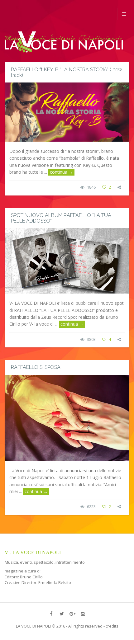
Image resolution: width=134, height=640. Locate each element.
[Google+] (72, 613)
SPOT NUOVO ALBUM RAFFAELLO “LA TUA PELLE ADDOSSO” (61, 218)
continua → (61, 172)
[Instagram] (83, 613)
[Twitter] (61, 613)
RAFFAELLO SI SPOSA (35, 367)
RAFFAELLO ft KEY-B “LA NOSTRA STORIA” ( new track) (66, 72)
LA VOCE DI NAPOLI (33, 626)
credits (112, 626)
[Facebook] (51, 613)
